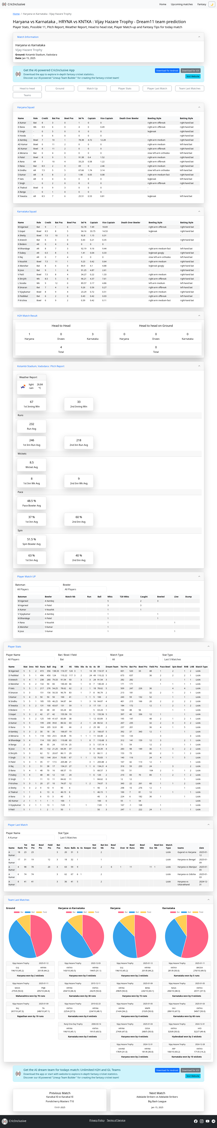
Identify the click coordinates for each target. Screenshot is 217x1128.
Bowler (67, 584)
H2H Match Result (27, 315)
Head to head (27, 88)
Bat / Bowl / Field (67, 654)
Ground (60, 88)
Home (162, 4)
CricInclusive (16, 4)
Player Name (13, 654)
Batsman (20, 584)
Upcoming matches (182, 4)
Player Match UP (26, 576)
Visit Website (193, 76)
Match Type (116, 654)
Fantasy (202, 4)
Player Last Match (157, 88)
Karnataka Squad (26, 211)
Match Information (28, 37)
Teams (27, 95)
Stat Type (167, 654)
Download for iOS (190, 70)
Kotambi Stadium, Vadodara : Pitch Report (40, 366)
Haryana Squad (25, 107)
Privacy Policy (97, 1120)
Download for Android (167, 70)
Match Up (92, 88)
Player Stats (124, 88)
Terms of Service (116, 1120)
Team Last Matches (189, 88)
